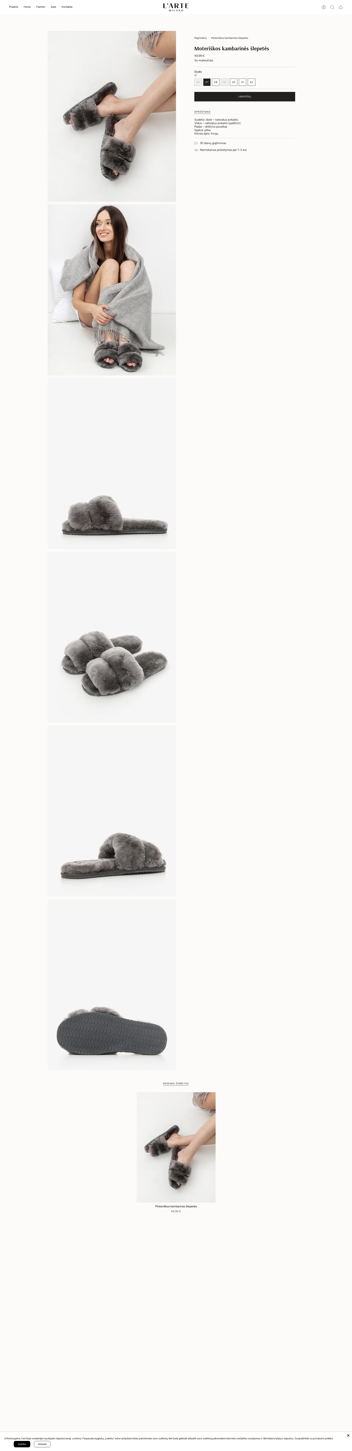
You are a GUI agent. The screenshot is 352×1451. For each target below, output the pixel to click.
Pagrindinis (200, 38)
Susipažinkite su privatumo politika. (314, 1438)
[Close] (348, 1435)
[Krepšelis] (340, 7)
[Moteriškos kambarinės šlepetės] (176, 1147)
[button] (27, 7)
